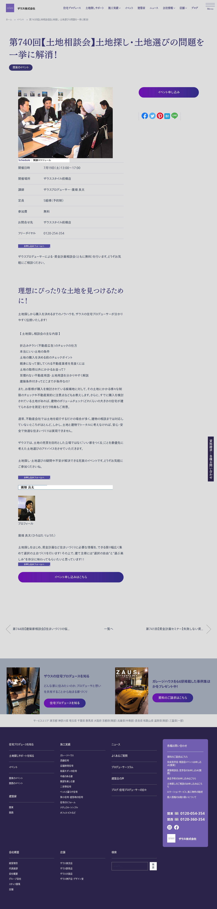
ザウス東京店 (66, 863)
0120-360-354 (192, 819)
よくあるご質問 (119, 756)
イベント (129, 8)
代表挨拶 (13, 868)
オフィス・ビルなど (68, 813)
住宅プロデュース (72, 8)
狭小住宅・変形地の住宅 (71, 797)
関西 (11, 812)
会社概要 (14, 852)
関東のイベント (21, 68)
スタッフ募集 (14, 884)
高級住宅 (64, 760)
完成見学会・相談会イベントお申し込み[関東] (184, 763)
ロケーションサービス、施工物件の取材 (185, 792)
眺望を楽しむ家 (67, 781)
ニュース (154, 8)
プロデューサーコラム (122, 767)
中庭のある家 (66, 776)
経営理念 (13, 863)
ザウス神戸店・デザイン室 (72, 879)
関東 (11, 807)
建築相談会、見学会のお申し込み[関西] (184, 772)
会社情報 (168, 8)
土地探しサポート (94, 8)
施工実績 (113, 8)
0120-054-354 (192, 813)
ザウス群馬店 (66, 868)
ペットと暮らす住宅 (69, 792)
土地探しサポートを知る (21, 756)
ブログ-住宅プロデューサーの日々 (129, 790)
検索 (153, 866)
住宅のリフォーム (67, 802)
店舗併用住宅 (66, 766)
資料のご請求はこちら (177, 757)
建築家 (141, 8)
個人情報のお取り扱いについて (181, 797)
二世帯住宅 (65, 786)
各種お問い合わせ (177, 746)
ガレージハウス (67, 755)
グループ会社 (15, 879)
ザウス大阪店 (66, 874)
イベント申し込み (169, 92)
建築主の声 (118, 779)
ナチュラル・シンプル (69, 807)
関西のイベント (16, 783)
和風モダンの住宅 (68, 771)
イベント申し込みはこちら (71, 577)
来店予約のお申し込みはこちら (181, 778)
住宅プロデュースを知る (21, 745)
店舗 (182, 8)
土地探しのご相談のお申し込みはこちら (184, 785)
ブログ (194, 8)
